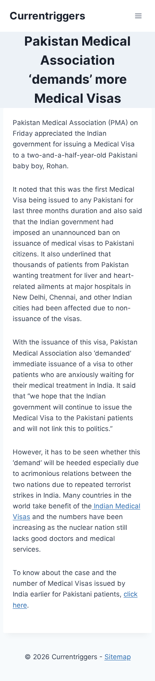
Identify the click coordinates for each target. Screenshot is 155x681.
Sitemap (118, 657)
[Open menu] (138, 16)
